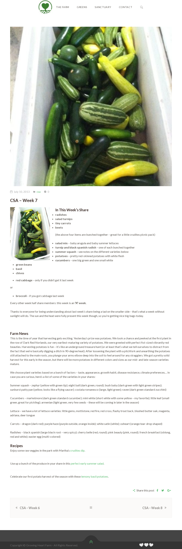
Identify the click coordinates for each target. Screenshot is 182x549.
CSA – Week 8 (152, 508)
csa (39, 191)
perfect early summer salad (87, 463)
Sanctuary (103, 7)
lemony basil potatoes (94, 476)
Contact (125, 7)
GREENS (82, 7)
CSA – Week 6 (30, 508)
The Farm (62, 7)
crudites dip (77, 450)
